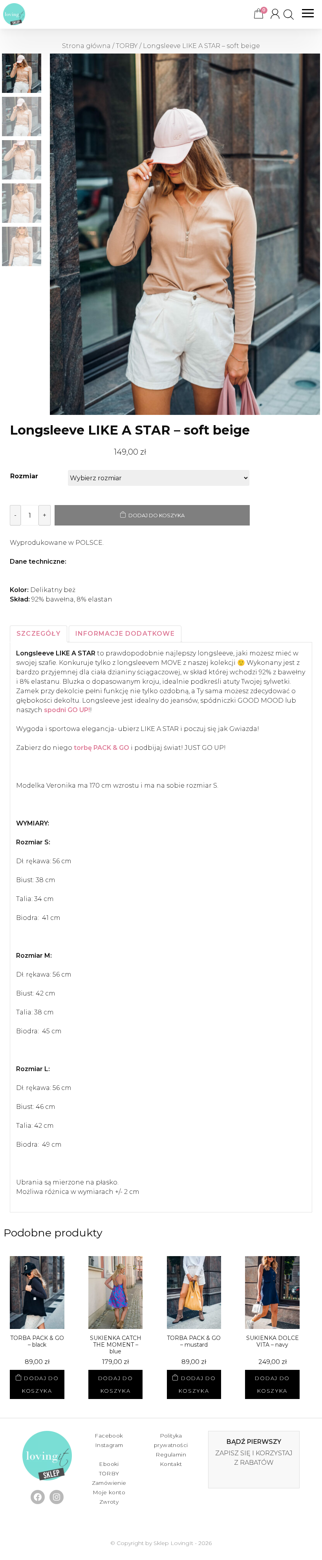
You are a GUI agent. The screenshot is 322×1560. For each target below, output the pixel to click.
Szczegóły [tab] (38, 633)
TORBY (127, 46)
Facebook (109, 1435)
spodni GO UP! (67, 710)
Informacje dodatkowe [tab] (125, 633)
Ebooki (109, 1464)
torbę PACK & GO (101, 747)
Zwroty (109, 1502)
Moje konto (109, 1492)
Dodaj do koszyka (156, 515)
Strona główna (86, 46)
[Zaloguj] (274, 14)
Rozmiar (24, 476)
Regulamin (171, 1454)
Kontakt (171, 1464)
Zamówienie (109, 1483)
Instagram (109, 1445)
